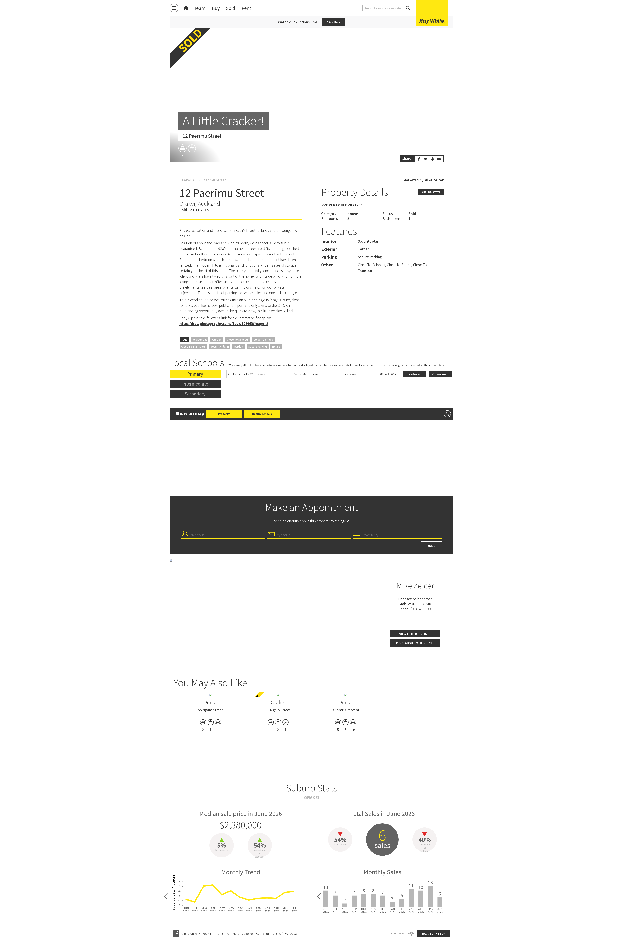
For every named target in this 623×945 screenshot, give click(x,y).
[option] (311, 91)
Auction (217, 339)
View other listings (415, 634)
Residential (199, 339)
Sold (230, 8)
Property (224, 414)
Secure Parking (257, 346)
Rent (246, 8)
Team (199, 8)
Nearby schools (262, 414)
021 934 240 (421, 603)
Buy (216, 8)
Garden (238, 346)
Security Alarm (219, 346)
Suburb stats (430, 192)
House (276, 346)
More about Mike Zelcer (415, 643)
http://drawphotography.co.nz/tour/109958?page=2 (223, 323)
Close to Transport (193, 346)
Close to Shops (263, 339)
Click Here (333, 22)
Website (414, 374)
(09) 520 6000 (421, 608)
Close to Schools (237, 339)
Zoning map (440, 374)
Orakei (185, 179)
